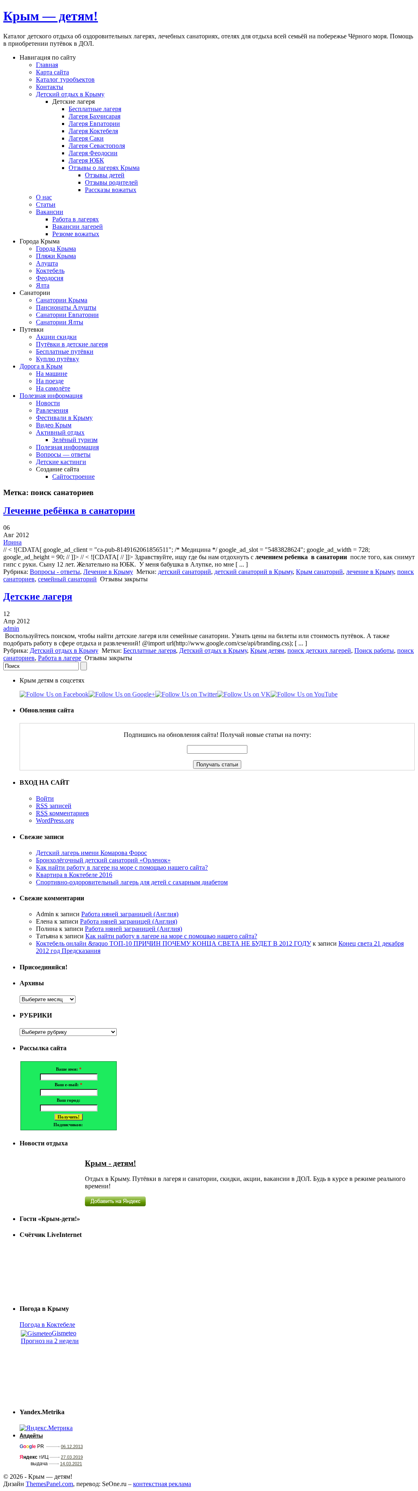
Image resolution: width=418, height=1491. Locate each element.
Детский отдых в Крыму (70, 94)
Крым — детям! (50, 16)
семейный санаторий (67, 579)
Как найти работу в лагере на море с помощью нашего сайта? (122, 867)
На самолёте (53, 388)
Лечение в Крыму (108, 571)
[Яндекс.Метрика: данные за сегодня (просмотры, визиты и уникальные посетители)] (46, 1428)
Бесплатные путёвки (64, 351)
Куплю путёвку (57, 358)
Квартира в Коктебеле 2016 (74, 874)
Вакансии (49, 211)
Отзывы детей (105, 175)
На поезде (50, 380)
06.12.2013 (72, 1446)
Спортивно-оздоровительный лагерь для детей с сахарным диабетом (132, 882)
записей (53, 805)
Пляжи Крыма (56, 255)
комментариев (62, 813)
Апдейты (31, 1436)
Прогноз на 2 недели (50, 1340)
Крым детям (267, 650)
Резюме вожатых (75, 233)
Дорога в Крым (41, 366)
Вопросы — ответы (63, 454)
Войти (45, 798)
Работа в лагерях (75, 219)
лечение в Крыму (370, 571)
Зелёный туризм (75, 439)
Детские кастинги (61, 461)
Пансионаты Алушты (66, 307)
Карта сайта (52, 72)
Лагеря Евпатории (94, 123)
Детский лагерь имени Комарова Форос (91, 852)
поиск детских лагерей (319, 650)
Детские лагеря (37, 596)
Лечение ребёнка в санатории (69, 510)
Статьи (46, 204)
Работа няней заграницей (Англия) (129, 914)
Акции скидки (56, 336)
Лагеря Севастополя (97, 145)
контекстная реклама (162, 1483)
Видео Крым (53, 425)
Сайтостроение (73, 476)
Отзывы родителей (111, 182)
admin (11, 628)
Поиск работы (374, 650)
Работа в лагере (59, 657)
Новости (48, 403)
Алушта (47, 263)
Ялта (42, 285)
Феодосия (49, 278)
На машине (51, 373)
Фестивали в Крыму (64, 417)
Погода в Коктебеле (47, 1324)
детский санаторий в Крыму (253, 571)
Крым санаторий (319, 571)
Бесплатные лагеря (95, 108)
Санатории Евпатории (67, 314)
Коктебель (50, 270)
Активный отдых (60, 432)
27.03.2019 (72, 1457)
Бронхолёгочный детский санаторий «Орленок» (103, 860)
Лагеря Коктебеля (93, 130)
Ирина (12, 542)
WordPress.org (55, 820)
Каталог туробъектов (65, 79)
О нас (44, 197)
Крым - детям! (110, 1163)
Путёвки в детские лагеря (72, 344)
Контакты (49, 86)
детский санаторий (184, 571)
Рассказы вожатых (110, 189)
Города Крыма (56, 248)
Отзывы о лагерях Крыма (104, 167)
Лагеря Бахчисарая (94, 116)
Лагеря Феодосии (93, 153)
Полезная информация (51, 395)
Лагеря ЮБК (86, 160)
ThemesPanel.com (49, 1483)
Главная (47, 64)
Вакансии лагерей (77, 226)
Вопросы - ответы (55, 571)
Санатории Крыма (61, 300)
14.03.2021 (71, 1463)
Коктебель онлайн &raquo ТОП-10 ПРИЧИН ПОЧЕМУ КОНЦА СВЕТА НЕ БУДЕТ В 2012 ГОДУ (173, 943)
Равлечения (52, 410)
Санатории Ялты (59, 322)
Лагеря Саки (86, 138)
